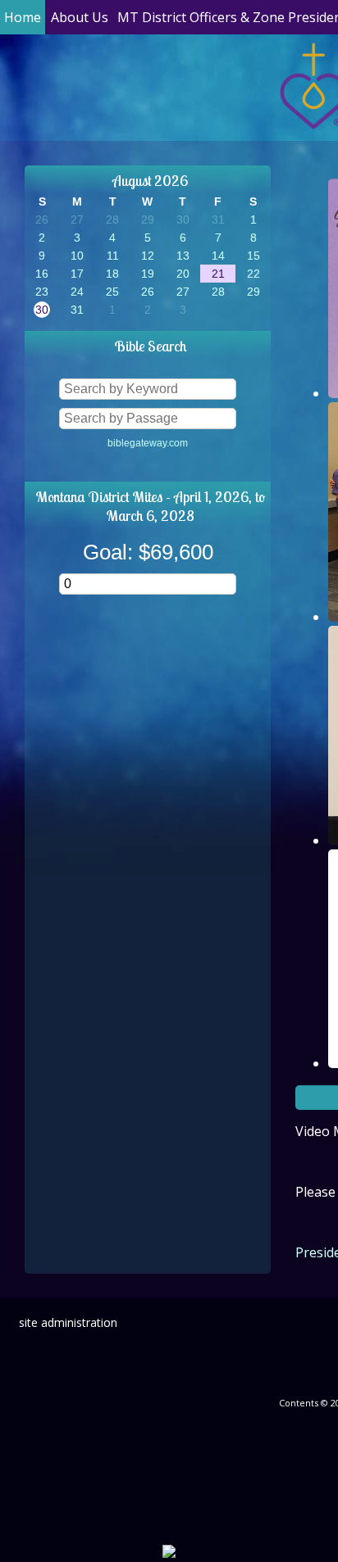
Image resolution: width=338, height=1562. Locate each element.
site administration (68, 1322)
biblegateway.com (147, 443)
